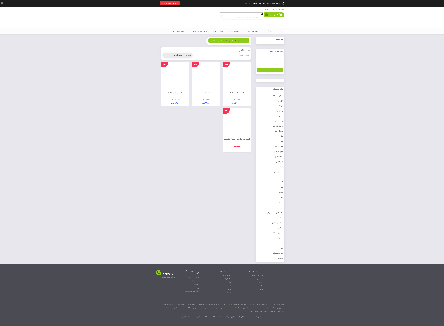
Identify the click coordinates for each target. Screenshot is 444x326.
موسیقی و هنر (278, 232)
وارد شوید (265, 9)
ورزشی (280, 258)
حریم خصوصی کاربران (178, 31)
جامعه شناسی (278, 126)
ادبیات (280, 105)
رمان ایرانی (279, 141)
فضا (281, 197)
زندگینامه (280, 166)
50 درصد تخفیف (277, 95)
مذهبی (280, 227)
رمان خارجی (278, 151)
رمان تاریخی (278, 146)
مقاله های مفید (218, 31)
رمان (281, 136)
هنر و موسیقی (278, 253)
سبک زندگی (278, 171)
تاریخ (281, 115)
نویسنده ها (227, 40)
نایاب (281, 242)
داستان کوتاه (278, 131)
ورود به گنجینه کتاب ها (169, 3)
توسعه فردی (278, 121)
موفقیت (280, 237)
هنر (282, 248)
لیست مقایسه (194, 281)
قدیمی (280, 207)
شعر (281, 181)
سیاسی (280, 176)
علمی (281, 192)
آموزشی (280, 100)
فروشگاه (269, 31)
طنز (282, 187)
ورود (197, 288)
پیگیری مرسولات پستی (199, 31)
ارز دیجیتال (279, 110)
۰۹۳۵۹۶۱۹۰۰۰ (169, 274)
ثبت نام (196, 284)
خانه (280, 31)
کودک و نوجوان (277, 222)
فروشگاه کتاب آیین (277, 9)
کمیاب (281, 217)
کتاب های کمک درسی (275, 212)
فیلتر (270, 69)
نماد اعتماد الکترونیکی (254, 31)
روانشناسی (279, 156)
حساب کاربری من (234, 31)
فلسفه (281, 202)
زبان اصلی (279, 161)
